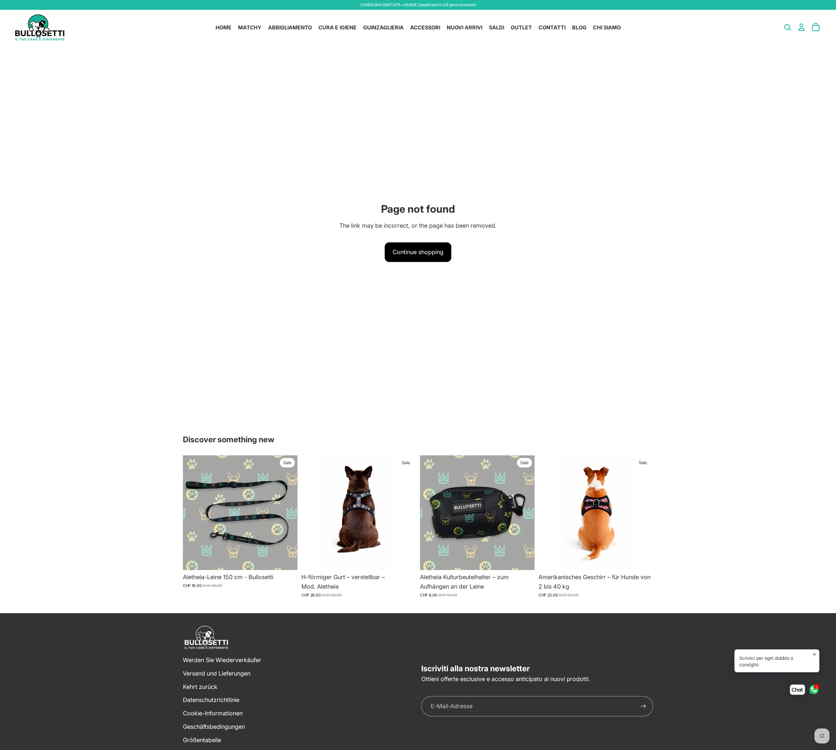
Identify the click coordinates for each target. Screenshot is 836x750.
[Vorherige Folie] (311, 513)
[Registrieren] (643, 706)
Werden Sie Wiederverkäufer (222, 660)
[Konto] (801, 27)
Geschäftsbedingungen (214, 726)
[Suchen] (787, 27)
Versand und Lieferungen (216, 673)
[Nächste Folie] (406, 513)
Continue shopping (418, 252)
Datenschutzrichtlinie (211, 699)
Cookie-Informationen (213, 713)
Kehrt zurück (200, 686)
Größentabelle (202, 740)
